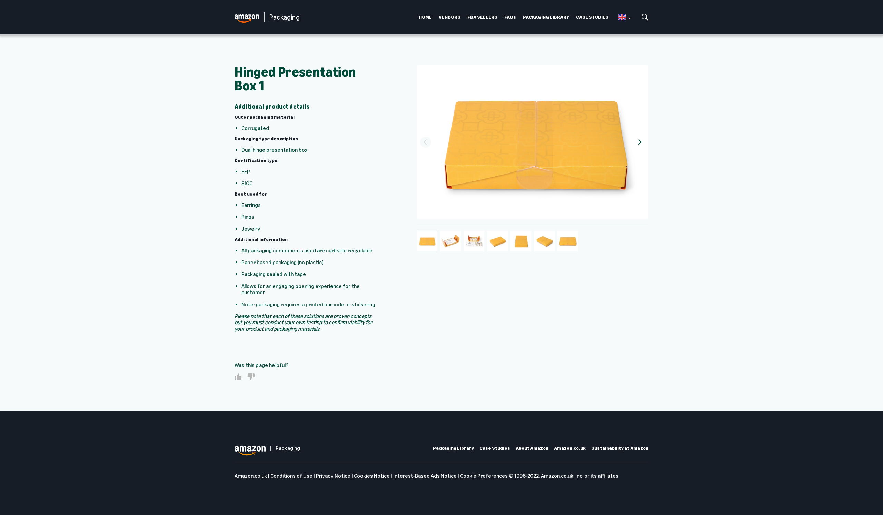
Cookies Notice (372, 476)
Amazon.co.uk (570, 448)
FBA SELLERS (482, 17)
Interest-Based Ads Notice (425, 476)
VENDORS (449, 17)
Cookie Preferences (484, 476)
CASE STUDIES (592, 17)
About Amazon (532, 448)
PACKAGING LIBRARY (546, 17)
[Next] (639, 142)
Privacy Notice (333, 476)
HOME (425, 17)
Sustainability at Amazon (619, 448)
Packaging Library (453, 448)
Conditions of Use (291, 476)
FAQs (510, 17)
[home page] (249, 17)
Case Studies (494, 448)
